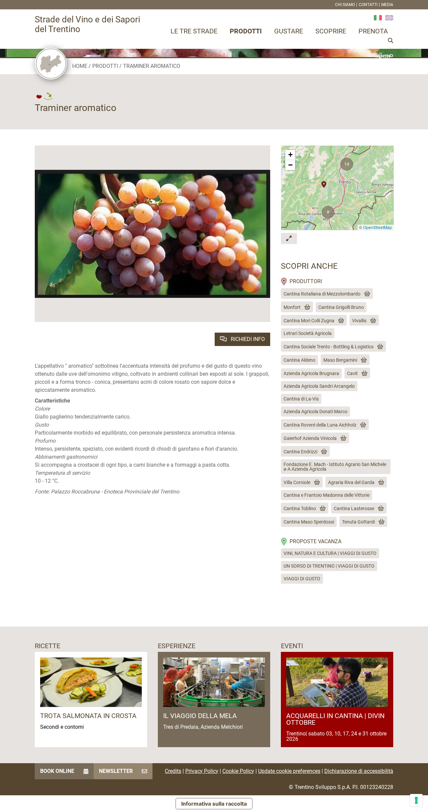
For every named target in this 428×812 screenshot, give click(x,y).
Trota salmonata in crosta (88, 716)
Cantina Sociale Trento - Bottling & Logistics (328, 346)
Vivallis (359, 320)
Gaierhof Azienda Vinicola (310, 438)
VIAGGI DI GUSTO (302, 578)
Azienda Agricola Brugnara (311, 373)
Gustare (288, 31)
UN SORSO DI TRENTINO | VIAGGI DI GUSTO (329, 566)
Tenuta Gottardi (358, 522)
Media (387, 4)
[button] (323, 182)
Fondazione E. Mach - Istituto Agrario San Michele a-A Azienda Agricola (335, 467)
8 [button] (328, 212)
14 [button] (346, 164)
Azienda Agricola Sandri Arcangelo (319, 386)
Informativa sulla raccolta (214, 803)
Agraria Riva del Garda (351, 482)
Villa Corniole (297, 482)
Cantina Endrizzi (300, 451)
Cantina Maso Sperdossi (309, 522)
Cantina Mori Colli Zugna (309, 320)
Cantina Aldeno (299, 360)
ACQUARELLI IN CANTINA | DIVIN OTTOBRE (335, 719)
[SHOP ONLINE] (365, 294)
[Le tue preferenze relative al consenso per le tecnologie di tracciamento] (416, 800)
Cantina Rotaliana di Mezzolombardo (322, 294)
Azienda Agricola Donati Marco (315, 411)
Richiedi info (247, 339)
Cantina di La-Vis (301, 398)
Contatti (368, 4)
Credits (173, 771)
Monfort (292, 307)
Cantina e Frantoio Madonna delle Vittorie (326, 495)
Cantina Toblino (300, 508)
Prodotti (246, 31)
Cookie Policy (238, 771)
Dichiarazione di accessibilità (358, 771)
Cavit (352, 373)
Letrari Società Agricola (308, 333)
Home (79, 66)
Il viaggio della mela (200, 716)
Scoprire (330, 31)
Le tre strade (194, 31)
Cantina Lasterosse (354, 508)
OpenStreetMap (377, 227)
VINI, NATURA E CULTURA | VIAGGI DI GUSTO (330, 553)
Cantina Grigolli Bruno (341, 307)
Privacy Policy (201, 771)
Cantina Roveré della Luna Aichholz (320, 425)
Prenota (373, 31)
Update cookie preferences (289, 771)
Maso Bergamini (340, 360)
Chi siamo (345, 4)
